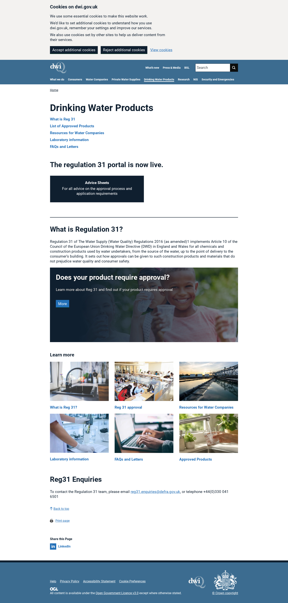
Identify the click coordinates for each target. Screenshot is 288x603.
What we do (57, 79)
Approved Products (195, 459)
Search (202, 67)
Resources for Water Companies (77, 133)
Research (184, 79)
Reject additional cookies (124, 50)
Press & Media (172, 67)
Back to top (61, 509)
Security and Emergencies (218, 79)
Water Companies (97, 79)
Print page (62, 521)
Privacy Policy (69, 581)
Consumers (75, 79)
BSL (186, 67)
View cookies (161, 50)
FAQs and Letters (64, 146)
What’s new (152, 67)
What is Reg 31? (63, 407)
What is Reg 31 (62, 119)
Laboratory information (69, 140)
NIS (195, 79)
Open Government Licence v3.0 (117, 593)
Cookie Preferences (132, 581)
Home (54, 90)
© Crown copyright (225, 593)
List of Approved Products (72, 126)
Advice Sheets (97, 182)
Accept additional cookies (73, 50)
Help (53, 581)
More (62, 304)
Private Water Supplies (126, 79)
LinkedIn (64, 546)
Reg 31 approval (128, 407)
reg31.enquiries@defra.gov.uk (155, 491)
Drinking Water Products (159, 79)
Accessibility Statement (99, 581)
